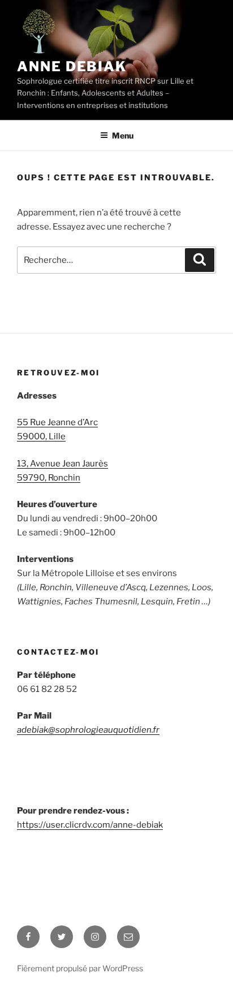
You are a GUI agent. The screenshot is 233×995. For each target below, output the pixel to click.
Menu (122, 135)
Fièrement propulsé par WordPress (80, 968)
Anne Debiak (72, 66)
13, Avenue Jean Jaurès (62, 463)
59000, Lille (41, 436)
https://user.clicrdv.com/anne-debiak (90, 825)
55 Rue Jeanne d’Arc (57, 422)
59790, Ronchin (48, 478)
